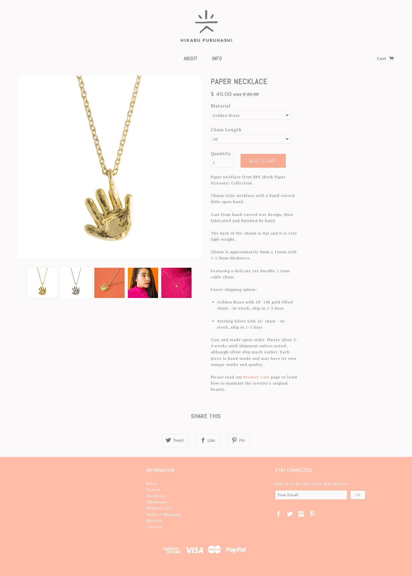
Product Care (257, 377)
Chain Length (226, 129)
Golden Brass (226, 115)
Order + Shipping (163, 514)
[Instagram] (301, 514)
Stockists (155, 495)
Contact (154, 526)
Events (153, 489)
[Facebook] (278, 514)
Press (151, 483)
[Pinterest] (312, 514)
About (191, 58)
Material (221, 106)
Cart (382, 58)
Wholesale (157, 501)
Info (217, 58)
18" (216, 139)
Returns (154, 520)
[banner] (206, 26)
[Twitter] (289, 514)
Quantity (221, 153)
